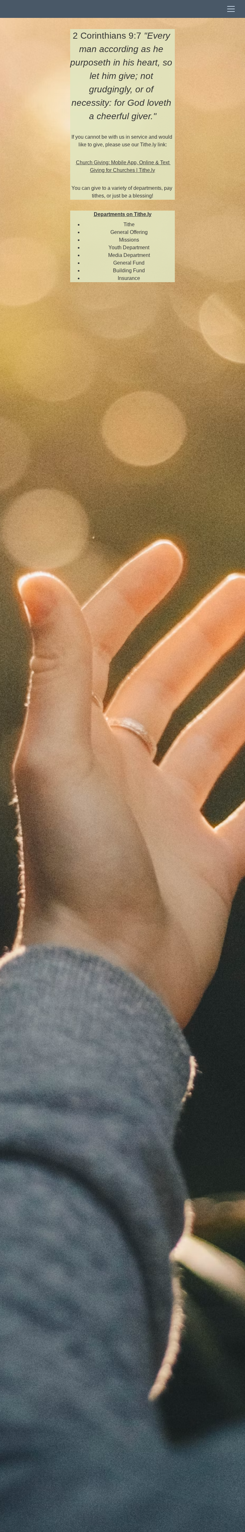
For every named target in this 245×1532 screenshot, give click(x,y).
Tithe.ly (147, 170)
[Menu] (231, 9)
